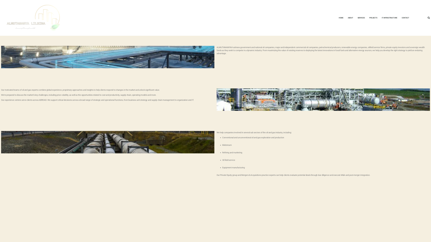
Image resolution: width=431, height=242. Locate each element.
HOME (341, 18)
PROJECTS (373, 18)
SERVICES (361, 18)
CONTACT (405, 18)
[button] (429, 18)
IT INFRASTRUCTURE (389, 18)
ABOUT (350, 18)
